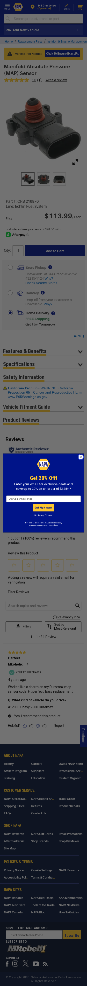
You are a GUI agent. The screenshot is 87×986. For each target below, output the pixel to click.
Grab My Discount (43, 507)
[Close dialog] (81, 457)
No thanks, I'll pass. (43, 515)
